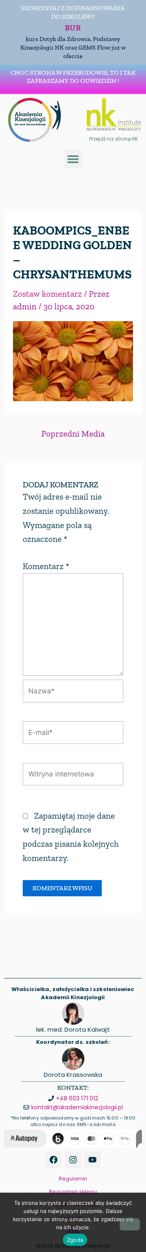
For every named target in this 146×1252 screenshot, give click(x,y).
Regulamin (73, 1178)
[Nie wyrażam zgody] (130, 1224)
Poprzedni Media (73, 433)
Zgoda (75, 1240)
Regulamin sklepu (73, 1191)
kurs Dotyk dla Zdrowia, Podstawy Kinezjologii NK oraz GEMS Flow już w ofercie (73, 47)
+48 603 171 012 (77, 1098)
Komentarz (46, 566)
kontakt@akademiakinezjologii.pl (77, 1107)
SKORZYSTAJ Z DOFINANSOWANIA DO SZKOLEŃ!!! (73, 12)
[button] (73, 159)
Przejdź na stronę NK (113, 138)
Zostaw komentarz (47, 294)
